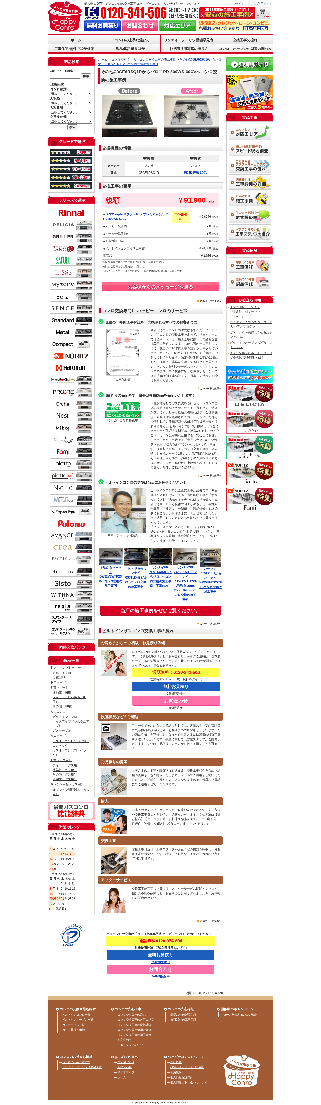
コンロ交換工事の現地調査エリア (138, 1024)
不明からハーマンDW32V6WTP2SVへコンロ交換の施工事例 (110, 576)
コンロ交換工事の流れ (131, 1014)
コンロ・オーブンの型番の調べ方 (245, 49)
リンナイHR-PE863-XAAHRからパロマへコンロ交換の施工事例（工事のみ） (160, 576)
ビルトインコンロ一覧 (76, 1014)
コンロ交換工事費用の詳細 (134, 1029)
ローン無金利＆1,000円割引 (241, 1014)
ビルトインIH (62, 673)
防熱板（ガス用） (65, 770)
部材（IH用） (59, 687)
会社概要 (176, 1062)
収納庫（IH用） (63, 692)
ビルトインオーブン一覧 (77, 1019)
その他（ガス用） (65, 774)
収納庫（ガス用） (65, 779)
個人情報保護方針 (181, 1077)
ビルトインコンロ (65, 717)
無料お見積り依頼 (73, 1029)
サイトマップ (244, 3)
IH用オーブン (59, 683)
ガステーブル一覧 (73, 1024)
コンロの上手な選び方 (76, 1062)
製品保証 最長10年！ (132, 49)
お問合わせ (124, 1067)
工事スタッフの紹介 (130, 1045)
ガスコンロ (58, 711)
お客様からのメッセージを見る (160, 286)
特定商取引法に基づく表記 (187, 1067)
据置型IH (59, 677)
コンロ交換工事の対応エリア (135, 1019)
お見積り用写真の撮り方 (188, 49)
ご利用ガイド (263, 3)
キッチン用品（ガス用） (67, 784)
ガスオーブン (59, 736)
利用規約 (176, 1072)
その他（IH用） (63, 706)
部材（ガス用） (61, 760)
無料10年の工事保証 (183, 1019)
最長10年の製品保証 (183, 1014)
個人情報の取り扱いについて (188, 1082)
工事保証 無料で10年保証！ (76, 49)
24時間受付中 (160, 962)
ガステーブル (62, 730)
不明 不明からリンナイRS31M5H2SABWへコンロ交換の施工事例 (136, 577)
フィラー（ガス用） (66, 765)
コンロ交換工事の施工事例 (134, 1035)
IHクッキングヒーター (65, 667)
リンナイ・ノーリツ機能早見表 (188, 40)
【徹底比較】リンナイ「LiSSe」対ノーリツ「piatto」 (245, 311)
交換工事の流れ (245, 40)
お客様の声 (124, 1039)
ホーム (76, 40)
